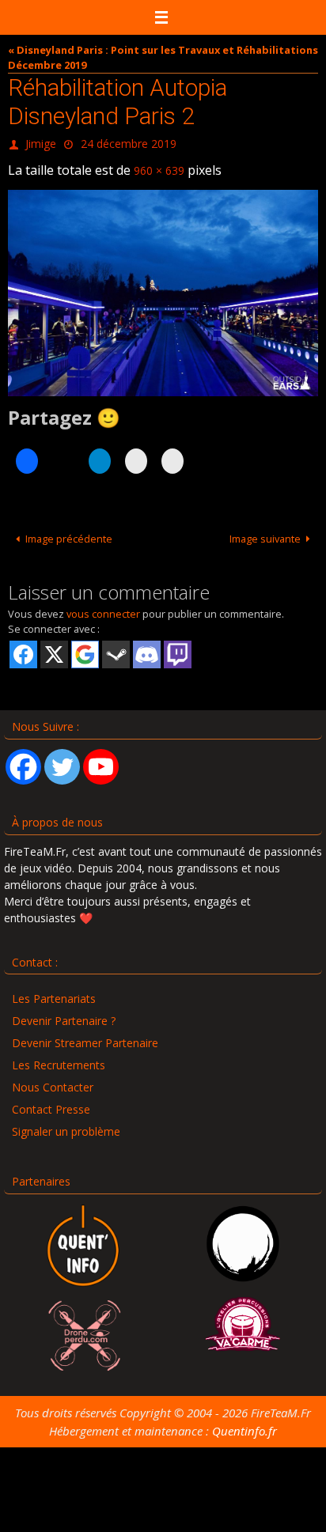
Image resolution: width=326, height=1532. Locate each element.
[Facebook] (23, 759)
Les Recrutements (58, 1057)
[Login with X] (54, 647)
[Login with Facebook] (23, 647)
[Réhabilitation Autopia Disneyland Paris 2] (163, 286)
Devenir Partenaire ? (64, 1013)
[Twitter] (62, 759)
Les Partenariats (54, 991)
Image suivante (265, 531)
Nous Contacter (52, 1080)
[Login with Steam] (116, 647)
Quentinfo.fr (244, 1424)
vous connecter (103, 607)
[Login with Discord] (147, 647)
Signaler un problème (66, 1124)
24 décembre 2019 (128, 141)
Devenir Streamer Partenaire (85, 1035)
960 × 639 (159, 164)
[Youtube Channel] (101, 759)
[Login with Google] (85, 647)
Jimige (40, 141)
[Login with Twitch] (177, 647)
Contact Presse (51, 1102)
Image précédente (68, 531)
